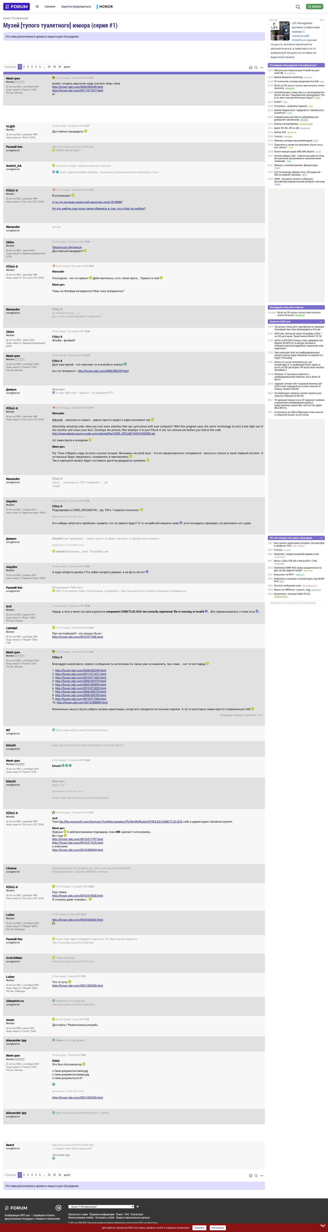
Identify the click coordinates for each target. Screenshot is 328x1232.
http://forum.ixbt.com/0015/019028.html (77, 895)
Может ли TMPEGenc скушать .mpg (292, 589)
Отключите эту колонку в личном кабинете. (293, 603)
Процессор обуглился (67, 247)
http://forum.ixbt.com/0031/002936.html (77, 985)
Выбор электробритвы (286, 124)
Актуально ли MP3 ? (284, 574)
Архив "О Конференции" (16, 18)
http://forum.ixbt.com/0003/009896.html (80, 684)
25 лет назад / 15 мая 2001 (244, 939)
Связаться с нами (78, 1214)
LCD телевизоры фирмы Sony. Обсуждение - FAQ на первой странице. (298, 173)
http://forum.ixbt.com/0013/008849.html (82, 702)
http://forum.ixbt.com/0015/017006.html (77, 637)
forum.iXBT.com (140, 1222)
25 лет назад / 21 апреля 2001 (242, 479)
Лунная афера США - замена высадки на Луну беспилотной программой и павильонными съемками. (299, 158)
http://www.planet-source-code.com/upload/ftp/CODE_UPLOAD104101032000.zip (103, 433)
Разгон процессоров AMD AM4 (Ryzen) (294, 151)
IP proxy (278, 550)
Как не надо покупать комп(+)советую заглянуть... (82, 730)
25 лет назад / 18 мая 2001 (69, 1055)
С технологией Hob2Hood (300, 36)
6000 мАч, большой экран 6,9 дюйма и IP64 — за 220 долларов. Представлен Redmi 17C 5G (298, 335)
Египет (277, 102)
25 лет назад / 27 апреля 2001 (75, 886)
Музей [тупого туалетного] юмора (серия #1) (60, 25)
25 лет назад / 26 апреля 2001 (242, 868)
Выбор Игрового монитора (289, 77)
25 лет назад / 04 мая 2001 (69, 914)
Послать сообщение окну (287, 585)
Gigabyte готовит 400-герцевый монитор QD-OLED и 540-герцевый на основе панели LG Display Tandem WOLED (298, 386)
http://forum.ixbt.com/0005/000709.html (103, 371)
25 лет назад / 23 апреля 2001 (242, 588)
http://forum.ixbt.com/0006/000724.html (80, 691)
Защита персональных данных (133, 1217)
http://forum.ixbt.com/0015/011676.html (77, 842)
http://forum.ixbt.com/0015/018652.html (109, 868)
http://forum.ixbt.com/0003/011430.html (73, 961)
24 (49, 67)
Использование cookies (81, 1217)
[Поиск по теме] (256, 67)
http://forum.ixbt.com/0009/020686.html (73, 1004)
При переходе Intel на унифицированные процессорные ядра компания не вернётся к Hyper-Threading (298, 355)
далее (67, 67)
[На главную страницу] (16, 6)
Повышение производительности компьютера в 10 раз (129, 172)
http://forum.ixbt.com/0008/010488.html (79, 745)
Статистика (137, 1214)
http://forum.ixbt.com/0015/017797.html (77, 839)
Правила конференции (101, 1214)
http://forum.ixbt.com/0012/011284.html (73, 1145)
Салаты (278, 136)
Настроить (218, 1227)
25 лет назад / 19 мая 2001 (244, 1113)
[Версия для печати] (250, 67)
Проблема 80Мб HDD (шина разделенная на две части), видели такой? (298, 569)
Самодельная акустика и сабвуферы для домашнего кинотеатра (296, 118)
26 (59, 67)
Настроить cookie (104, 1217)
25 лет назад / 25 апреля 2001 (242, 745)
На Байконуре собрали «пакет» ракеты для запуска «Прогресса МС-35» (297, 394)
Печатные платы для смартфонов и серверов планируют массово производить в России (299, 328)
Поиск (119, 1214)
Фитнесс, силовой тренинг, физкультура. (296, 165)
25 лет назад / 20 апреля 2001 (242, 147)
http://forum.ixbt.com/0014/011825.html (73, 147)
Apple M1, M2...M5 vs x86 (286, 128)
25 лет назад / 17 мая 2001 (244, 1001)
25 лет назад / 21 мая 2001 (244, 1145)
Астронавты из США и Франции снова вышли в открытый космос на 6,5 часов (298, 413)
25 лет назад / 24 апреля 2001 (75, 652)
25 (54, 67)
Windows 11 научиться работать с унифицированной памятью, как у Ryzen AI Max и (297, 377)
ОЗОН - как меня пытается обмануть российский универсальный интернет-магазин (299, 180)
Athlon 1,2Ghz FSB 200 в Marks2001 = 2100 (295, 561)
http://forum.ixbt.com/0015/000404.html (77, 850)
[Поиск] (298, 6)
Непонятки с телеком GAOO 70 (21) (292, 594)
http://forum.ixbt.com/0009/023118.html (77, 1113)
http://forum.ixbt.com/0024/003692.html (77, 920)
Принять (199, 1227)
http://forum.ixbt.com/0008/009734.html (87, 798)
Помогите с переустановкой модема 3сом (296, 554)
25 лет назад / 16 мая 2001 (69, 976)
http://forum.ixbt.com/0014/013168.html (73, 942)
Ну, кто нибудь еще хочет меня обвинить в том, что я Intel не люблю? (98, 208)
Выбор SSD (280, 132)
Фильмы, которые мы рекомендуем (293, 140)
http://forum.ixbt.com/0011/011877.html (77, 90)
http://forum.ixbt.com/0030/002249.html (77, 87)
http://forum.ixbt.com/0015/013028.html (80, 688)
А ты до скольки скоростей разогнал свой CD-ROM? (87, 202)
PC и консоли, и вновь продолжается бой (296, 81)
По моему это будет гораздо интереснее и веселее (83, 166)
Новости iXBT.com (280, 321)
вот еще (56, 227)
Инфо (259, 78)
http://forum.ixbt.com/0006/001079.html (80, 681)
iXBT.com (74, 1222)
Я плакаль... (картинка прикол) (290, 106)
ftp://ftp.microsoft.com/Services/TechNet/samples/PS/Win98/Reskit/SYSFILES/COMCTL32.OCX (120, 821)
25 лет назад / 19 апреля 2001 (74, 78)
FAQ (127, 1214)
